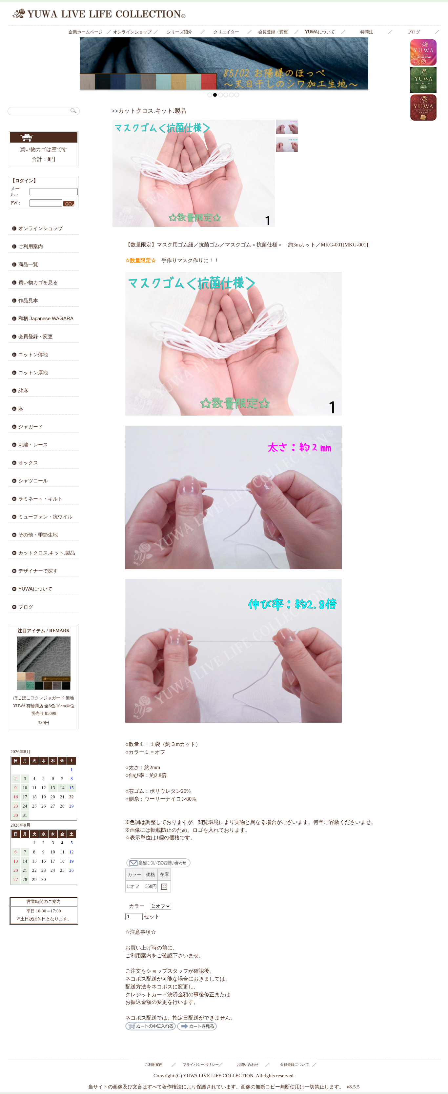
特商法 (366, 31)
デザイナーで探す (38, 571)
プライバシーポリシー (201, 1064)
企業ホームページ (86, 31)
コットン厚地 (33, 372)
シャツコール (33, 480)
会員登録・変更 (273, 31)
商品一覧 (28, 264)
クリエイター (226, 31)
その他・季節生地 (38, 534)
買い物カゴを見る (50, 137)
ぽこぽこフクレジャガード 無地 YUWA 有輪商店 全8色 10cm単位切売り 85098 (43, 706)
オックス (28, 462)
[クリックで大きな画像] (233, 414)
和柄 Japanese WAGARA (45, 318)
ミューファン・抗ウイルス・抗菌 (40, 519)
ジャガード (30, 426)
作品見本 (28, 300)
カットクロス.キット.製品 (46, 553)
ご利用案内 (30, 246)
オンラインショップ (132, 31)
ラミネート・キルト (40, 498)
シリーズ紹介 (179, 31)
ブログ (413, 31)
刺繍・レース (33, 444)
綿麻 (23, 390)
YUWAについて (320, 31)
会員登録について (294, 1064)
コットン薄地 (33, 354)
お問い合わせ (247, 1064)
